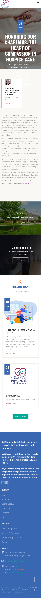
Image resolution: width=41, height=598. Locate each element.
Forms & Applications (11, 537)
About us (5, 499)
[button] (38, 3)
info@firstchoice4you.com (17, 561)
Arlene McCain (11, 404)
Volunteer (5, 542)
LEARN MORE (20, 223)
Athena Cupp (11, 353)
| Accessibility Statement (18, 588)
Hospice (5, 513)
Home (4, 495)
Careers (4, 517)
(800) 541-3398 (22, 566)
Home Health (7, 504)
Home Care (6, 508)
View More (8, 103)
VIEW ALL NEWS (20, 416)
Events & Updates (9, 529)
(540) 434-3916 (18, 569)
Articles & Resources (10, 533)
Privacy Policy (5, 588)
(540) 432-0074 (16, 572)
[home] (5, 4)
